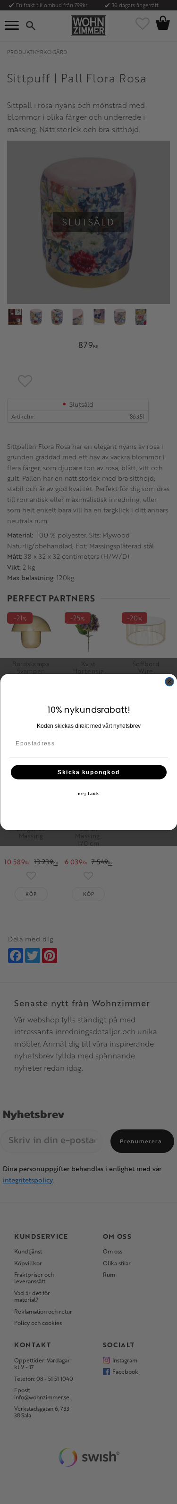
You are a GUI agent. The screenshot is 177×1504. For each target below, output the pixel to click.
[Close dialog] (169, 682)
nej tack (89, 793)
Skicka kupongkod (88, 772)
